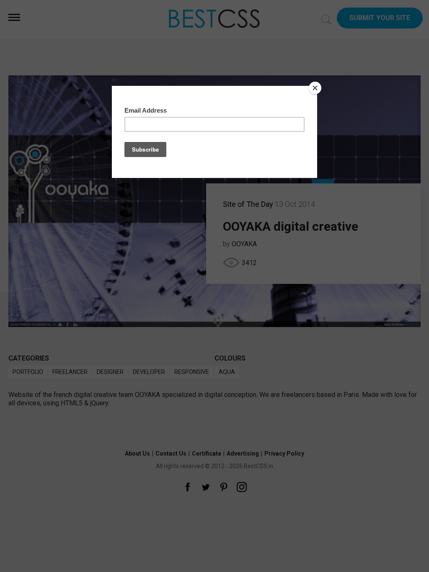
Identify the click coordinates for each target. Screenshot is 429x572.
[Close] (315, 88)
